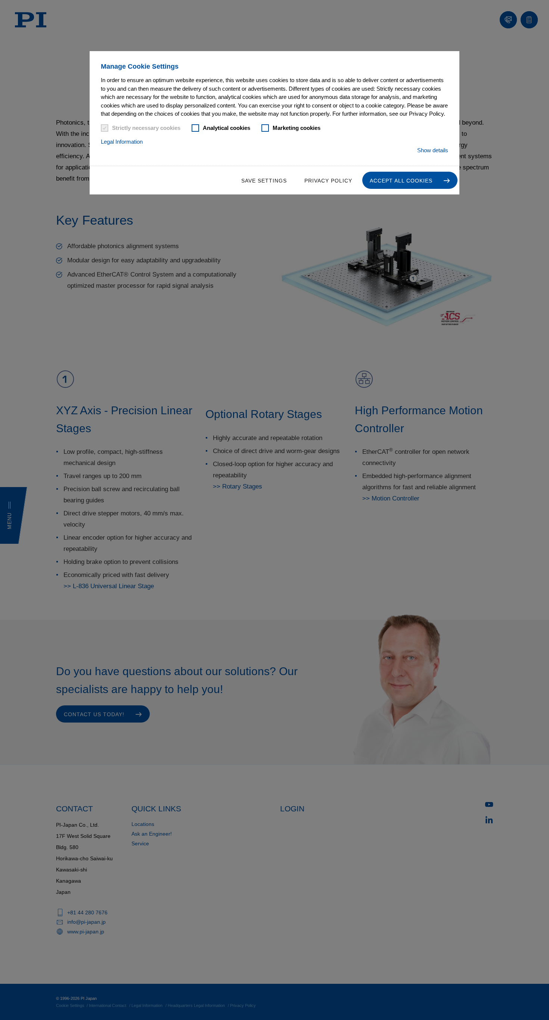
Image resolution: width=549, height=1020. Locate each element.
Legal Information (122, 141)
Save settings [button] (264, 181)
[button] (410, 180)
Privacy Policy (328, 181)
